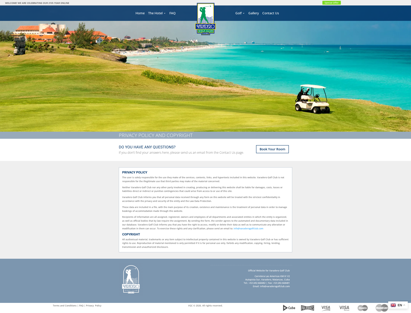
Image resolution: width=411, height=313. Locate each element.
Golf (238, 13)
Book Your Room (272, 149)
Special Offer (332, 2)
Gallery (253, 13)
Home (140, 13)
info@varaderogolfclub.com (248, 228)
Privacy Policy (93, 305)
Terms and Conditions (65, 305)
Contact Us (270, 13)
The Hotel (155, 13)
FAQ (172, 13)
